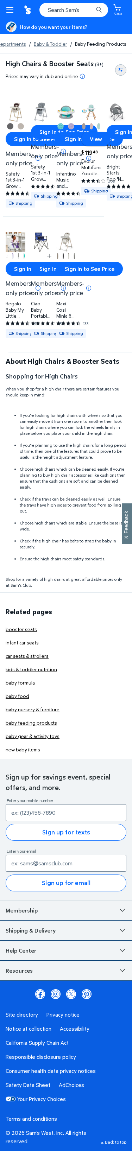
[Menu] (11, 9)
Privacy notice (63, 1014)
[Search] (99, 9)
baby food (17, 696)
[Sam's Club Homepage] (28, 10)
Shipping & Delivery (31, 930)
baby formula (20, 682)
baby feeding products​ (31, 722)
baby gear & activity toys (32, 736)
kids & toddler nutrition (31, 669)
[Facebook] (40, 994)
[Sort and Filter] (120, 70)
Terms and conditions (31, 1119)
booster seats (21, 629)
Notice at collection (28, 1028)
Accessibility (74, 1028)
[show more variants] (49, 256)
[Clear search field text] (90, 10)
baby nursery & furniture (32, 709)
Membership (22, 910)
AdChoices (71, 1085)
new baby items (23, 749)
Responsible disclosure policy (41, 1057)
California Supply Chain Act (37, 1043)
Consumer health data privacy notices (51, 1071)
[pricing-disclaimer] (82, 76)
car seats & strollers (27, 656)
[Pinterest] (86, 994)
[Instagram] (55, 994)
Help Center (21, 950)
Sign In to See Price (39, 139)
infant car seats (22, 642)
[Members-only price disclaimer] (89, 158)
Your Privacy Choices (41, 1099)
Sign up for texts (66, 832)
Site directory (22, 1014)
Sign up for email (66, 882)
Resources (19, 970)
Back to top (115, 1142)
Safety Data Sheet (28, 1085)
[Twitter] (71, 994)
